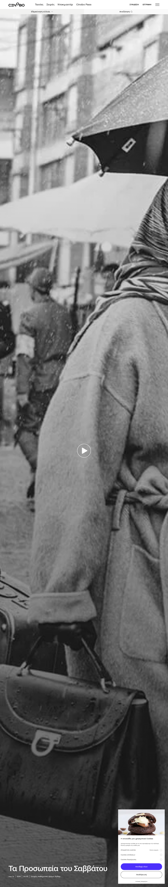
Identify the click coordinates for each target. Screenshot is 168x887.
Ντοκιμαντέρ (65, 4)
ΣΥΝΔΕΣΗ (134, 5)
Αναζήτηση (124, 11)
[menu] (157, 4)
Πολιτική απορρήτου (141, 881)
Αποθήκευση (141, 875)
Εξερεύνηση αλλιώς (40, 11)
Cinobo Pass (83, 4)
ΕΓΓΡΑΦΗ (147, 5)
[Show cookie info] (161, 850)
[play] (84, 450)
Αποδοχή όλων (141, 867)
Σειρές (50, 4)
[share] (158, 20)
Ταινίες (39, 4)
